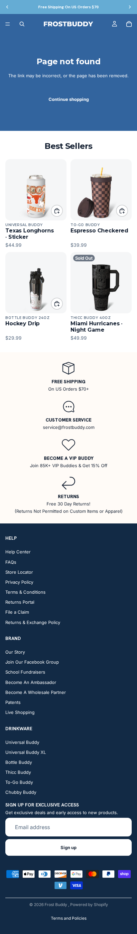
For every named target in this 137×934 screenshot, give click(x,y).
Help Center (18, 552)
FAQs (10, 562)
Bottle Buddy (18, 762)
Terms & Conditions (25, 592)
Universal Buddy (22, 742)
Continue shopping (69, 99)
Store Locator (19, 572)
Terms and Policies (68, 918)
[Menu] (7, 24)
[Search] (22, 24)
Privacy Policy (19, 582)
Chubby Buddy (20, 792)
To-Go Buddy (19, 782)
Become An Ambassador (30, 682)
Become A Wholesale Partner (35, 692)
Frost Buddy (56, 904)
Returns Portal (19, 602)
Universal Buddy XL (25, 752)
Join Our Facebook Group (32, 662)
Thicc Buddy (18, 772)
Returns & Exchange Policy (32, 622)
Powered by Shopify (89, 904)
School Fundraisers (25, 672)
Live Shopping (20, 712)
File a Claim (17, 612)
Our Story (15, 652)
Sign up (68, 847)
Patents (13, 702)
